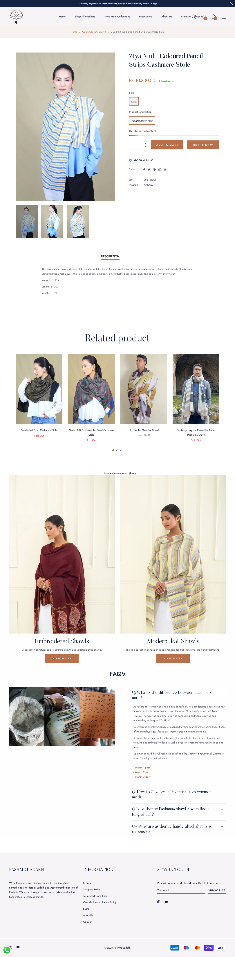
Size (131, 93)
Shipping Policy (91, 889)
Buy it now (203, 145)
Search (87, 883)
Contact (87, 922)
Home (74, 32)
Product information (140, 112)
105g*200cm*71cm (142, 121)
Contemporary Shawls (94, 32)
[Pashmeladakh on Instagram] (158, 901)
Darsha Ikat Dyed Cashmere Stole (39, 430)
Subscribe (217, 890)
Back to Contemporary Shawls (119, 473)
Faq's (86, 909)
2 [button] (117, 450)
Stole (134, 102)
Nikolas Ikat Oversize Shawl (144, 430)
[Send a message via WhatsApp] (7, 950)
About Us (88, 915)
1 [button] (113, 450)
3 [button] (121, 450)
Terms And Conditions (95, 896)
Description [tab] (110, 256)
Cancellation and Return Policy (99, 902)
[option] (39, 400)
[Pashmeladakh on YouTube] (166, 901)
